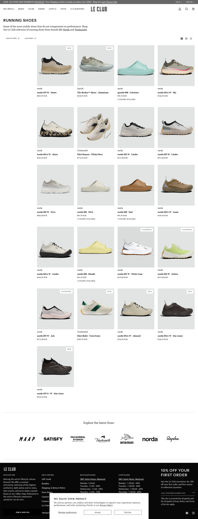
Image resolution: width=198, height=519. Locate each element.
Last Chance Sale (109, 2)
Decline (127, 512)
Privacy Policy (106, 505)
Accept (98, 512)
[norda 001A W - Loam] (176, 185)
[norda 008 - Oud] (124, 100)
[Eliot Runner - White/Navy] (95, 127)
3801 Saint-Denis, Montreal (131, 479)
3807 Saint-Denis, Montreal (92, 479)
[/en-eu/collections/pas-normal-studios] (78, 439)
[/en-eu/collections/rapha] (173, 439)
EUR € (178, 2)
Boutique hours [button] (87, 475)
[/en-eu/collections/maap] (27, 439)
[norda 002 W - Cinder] (136, 127)
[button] (9, 9)
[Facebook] (187, 513)
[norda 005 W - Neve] (55, 185)
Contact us (47, 496)
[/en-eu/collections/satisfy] (53, 439)
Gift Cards (46, 479)
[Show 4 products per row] (192, 38)
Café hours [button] (124, 475)
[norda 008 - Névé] (119, 100)
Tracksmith (81, 29)
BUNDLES (39, 2)
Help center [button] (48, 475)
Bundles (45, 483)
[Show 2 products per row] (181, 38)
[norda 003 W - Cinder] (176, 127)
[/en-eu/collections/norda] (150, 439)
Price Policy (47, 492)
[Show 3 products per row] (186, 38)
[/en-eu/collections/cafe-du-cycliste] (127, 439)
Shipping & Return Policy (53, 488)
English (189, 2)
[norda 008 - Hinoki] (134, 100)
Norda (66, 29)
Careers (45, 501)
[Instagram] (193, 513)
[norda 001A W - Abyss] (55, 127)
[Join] (192, 493)
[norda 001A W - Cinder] (55, 247)
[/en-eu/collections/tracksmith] (102, 439)
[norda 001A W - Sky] (176, 65)
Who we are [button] (9, 475)
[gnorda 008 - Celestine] (136, 65)
